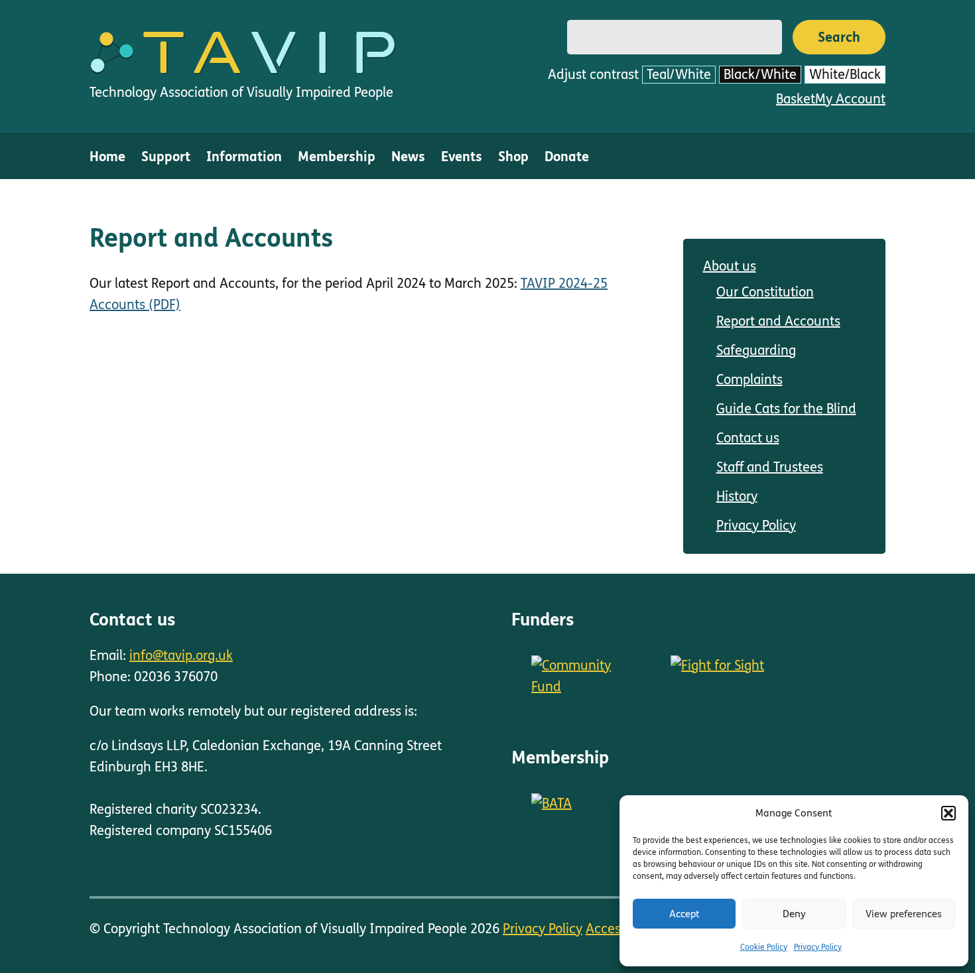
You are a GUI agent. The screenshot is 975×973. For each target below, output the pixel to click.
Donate (567, 156)
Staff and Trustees (769, 467)
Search (839, 37)
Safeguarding (756, 350)
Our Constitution (765, 292)
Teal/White (679, 74)
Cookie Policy (763, 947)
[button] (948, 813)
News (408, 156)
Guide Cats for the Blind (786, 409)
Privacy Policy (818, 947)
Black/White (760, 74)
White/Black (845, 74)
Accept (684, 914)
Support (165, 156)
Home (107, 156)
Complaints (749, 379)
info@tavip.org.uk (181, 655)
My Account (850, 99)
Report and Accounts (778, 321)
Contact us (747, 438)
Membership (336, 156)
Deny (794, 914)
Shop (513, 156)
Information (244, 156)
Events (461, 156)
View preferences (904, 914)
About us (729, 266)
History (736, 496)
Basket (795, 99)
